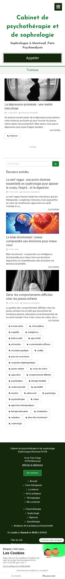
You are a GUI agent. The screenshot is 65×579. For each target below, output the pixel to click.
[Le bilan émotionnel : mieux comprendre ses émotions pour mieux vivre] (32, 223)
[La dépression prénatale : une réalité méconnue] (32, 89)
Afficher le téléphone (32, 465)
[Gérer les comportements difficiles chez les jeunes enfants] (32, 280)
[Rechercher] (55, 163)
